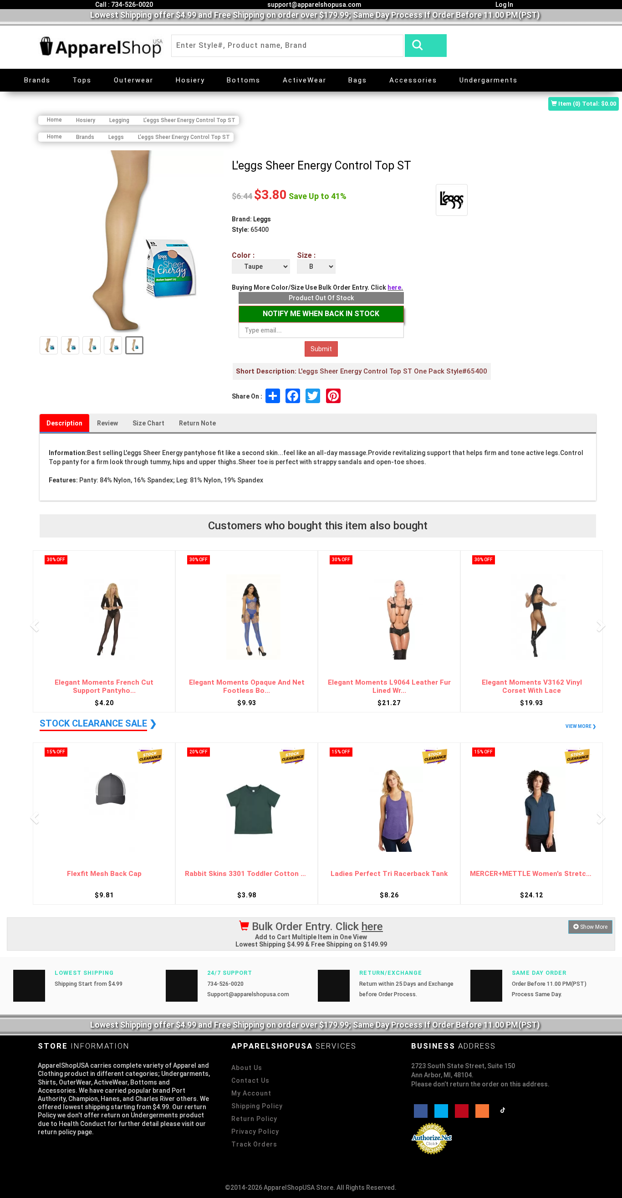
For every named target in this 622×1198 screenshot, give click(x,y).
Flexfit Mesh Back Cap (104, 874)
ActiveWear (304, 80)
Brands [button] (37, 80)
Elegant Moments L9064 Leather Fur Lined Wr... (389, 686)
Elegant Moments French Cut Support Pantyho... (104, 686)
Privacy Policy (255, 1131)
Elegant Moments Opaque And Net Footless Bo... (247, 686)
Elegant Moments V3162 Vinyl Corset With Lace (532, 686)
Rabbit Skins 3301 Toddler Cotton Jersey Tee (246, 874)
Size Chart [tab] (148, 423)
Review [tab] (107, 423)
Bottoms (243, 80)
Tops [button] (82, 80)
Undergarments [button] (488, 80)
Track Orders (254, 1144)
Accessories (413, 80)
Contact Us (250, 1080)
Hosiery (190, 80)
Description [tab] (64, 423)
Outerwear (133, 80)
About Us (246, 1067)
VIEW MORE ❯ (581, 726)
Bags (357, 80)
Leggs (262, 219)
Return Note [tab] (197, 423)
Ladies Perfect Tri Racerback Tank (389, 874)
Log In (503, 4)
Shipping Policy (257, 1106)
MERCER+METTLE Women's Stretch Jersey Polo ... (531, 874)
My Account (251, 1093)
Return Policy (254, 1118)
